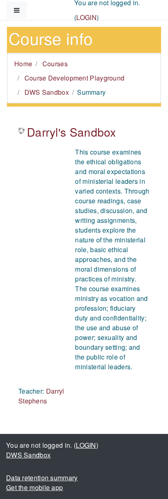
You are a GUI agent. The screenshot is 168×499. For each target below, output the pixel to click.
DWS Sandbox (46, 92)
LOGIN (86, 17)
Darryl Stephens (41, 395)
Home (23, 63)
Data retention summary (42, 477)
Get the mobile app (34, 487)
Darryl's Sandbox (71, 132)
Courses (55, 63)
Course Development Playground (74, 78)
